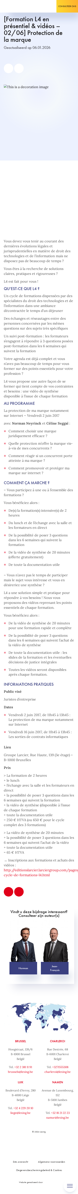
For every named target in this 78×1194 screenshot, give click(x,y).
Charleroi (57, 1041)
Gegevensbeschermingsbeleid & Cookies (39, 1170)
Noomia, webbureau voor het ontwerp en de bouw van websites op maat (51, 1182)
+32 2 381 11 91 (23, 1067)
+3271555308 (60, 1067)
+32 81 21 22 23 (60, 1113)
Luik (20, 1082)
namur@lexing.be (57, 1117)
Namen (57, 1082)
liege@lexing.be (20, 1113)
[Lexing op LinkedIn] (34, 1145)
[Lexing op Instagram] (43, 1145)
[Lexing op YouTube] (51, 1145)
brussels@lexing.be (20, 1072)
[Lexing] (14, 6)
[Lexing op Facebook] (26, 1145)
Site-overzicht (20, 1161)
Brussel (20, 1041)
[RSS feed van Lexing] (60, 1145)
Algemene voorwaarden (51, 1161)
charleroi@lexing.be (57, 1072)
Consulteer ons (67, 6)
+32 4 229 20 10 (23, 1108)
